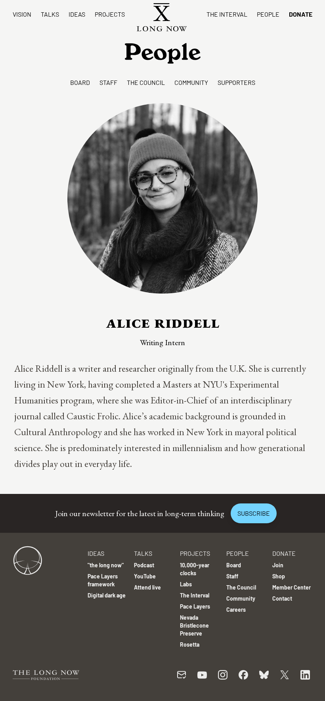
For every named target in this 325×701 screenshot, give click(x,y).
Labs (186, 584)
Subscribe (253, 513)
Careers (236, 609)
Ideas (77, 14)
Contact (282, 598)
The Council (146, 82)
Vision (22, 14)
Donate (300, 14)
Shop (278, 576)
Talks (50, 14)
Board (80, 82)
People (268, 14)
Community (191, 82)
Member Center (291, 587)
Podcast (144, 565)
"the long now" (106, 565)
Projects (110, 14)
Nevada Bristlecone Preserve (194, 625)
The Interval (226, 14)
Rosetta (189, 644)
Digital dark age (107, 595)
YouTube (145, 576)
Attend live (147, 587)
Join (277, 565)
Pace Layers (195, 606)
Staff (108, 82)
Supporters (236, 82)
